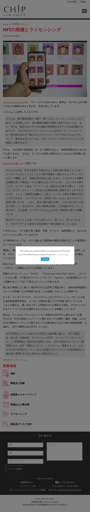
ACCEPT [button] (45, 259)
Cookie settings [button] (63, 255)
